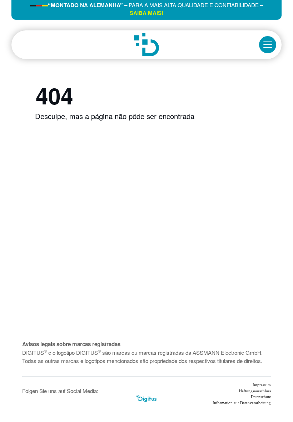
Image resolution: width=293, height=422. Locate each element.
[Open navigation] (267, 44)
